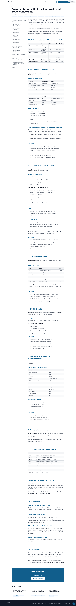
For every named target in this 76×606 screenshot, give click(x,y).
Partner (55, 603)
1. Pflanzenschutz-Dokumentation (18, 22)
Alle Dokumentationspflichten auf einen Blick (19, 21)
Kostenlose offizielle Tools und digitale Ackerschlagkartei (18, 28)
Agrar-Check (50, 554)
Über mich (47, 1)
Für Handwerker (27, 1)
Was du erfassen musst (17, 24)
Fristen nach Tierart (16, 39)
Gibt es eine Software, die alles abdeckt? (18, 64)
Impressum (34, 603)
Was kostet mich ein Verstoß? (18, 62)
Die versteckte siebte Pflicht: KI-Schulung (17, 56)
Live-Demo (39, 1)
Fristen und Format (16, 25)
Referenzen (60, 603)
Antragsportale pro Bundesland (18, 48)
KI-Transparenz (50, 603)
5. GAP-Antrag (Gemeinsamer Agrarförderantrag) (17, 47)
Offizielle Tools (15, 35)
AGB (45, 603)
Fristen (14, 33)
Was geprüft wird (16, 43)
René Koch (9, 2)
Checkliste (15, 29)
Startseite (7, 6)
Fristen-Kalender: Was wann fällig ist (18, 54)
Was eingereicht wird (16, 50)
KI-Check (53, 1)
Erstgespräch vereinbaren (64, 1)
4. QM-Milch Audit (15, 42)
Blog (43, 1)
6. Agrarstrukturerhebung (16, 53)
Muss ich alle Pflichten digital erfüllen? (18, 60)
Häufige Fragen (15, 58)
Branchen (34, 1)
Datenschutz (40, 603)
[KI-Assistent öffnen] (73, 603)
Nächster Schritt (15, 67)
